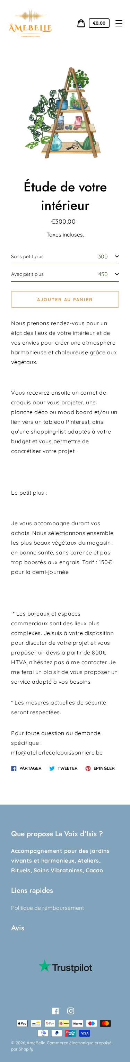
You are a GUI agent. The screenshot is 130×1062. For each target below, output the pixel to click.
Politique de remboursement (47, 907)
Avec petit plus (27, 274)
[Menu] (119, 23)
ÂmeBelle (36, 1042)
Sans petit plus (27, 256)
